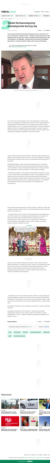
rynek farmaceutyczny (35, 332)
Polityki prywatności (33, 457)
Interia (2, 18)
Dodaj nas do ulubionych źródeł (24, 46)
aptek (10, 336)
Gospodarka (10, 18)
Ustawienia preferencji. (41, 457)
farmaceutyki (17, 332)
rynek (10, 332)
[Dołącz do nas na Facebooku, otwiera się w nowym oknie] (46, 327)
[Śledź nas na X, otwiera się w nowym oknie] (48, 327)
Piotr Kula (25, 332)
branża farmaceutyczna (19, 336)
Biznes (6, 18)
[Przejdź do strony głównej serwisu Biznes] (12, 12)
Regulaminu (25, 457)
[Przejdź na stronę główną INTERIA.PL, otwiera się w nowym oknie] (5, 12)
